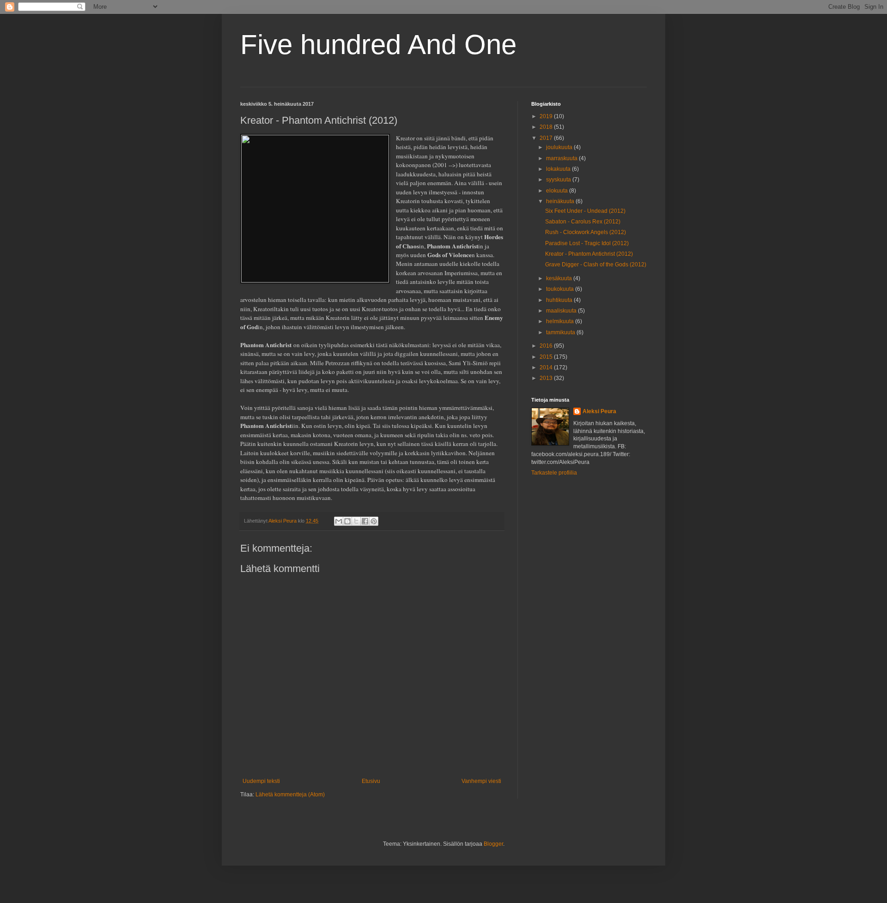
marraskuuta (562, 158)
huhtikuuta (560, 300)
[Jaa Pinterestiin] (373, 521)
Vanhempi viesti (481, 781)
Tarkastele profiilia (554, 473)
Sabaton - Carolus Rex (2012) (582, 221)
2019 (547, 116)
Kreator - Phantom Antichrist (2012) (589, 254)
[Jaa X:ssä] (356, 521)
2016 (547, 346)
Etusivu (371, 781)
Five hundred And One (378, 44)
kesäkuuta (559, 278)
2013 (547, 378)
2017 (547, 138)
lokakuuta (559, 169)
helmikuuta (560, 321)
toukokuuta (560, 289)
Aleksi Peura (599, 411)
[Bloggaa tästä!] (347, 521)
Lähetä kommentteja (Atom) (290, 794)
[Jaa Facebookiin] (365, 521)
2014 (547, 367)
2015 (547, 357)
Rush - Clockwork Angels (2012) (585, 232)
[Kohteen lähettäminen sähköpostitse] (338, 521)
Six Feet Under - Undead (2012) (585, 211)
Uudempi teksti (261, 781)
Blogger (493, 844)
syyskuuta (559, 179)
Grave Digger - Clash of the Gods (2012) (595, 264)
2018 (547, 127)
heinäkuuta (561, 201)
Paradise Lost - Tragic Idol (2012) (587, 243)
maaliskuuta (562, 310)
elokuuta (557, 190)
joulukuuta (560, 147)
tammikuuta (561, 332)
